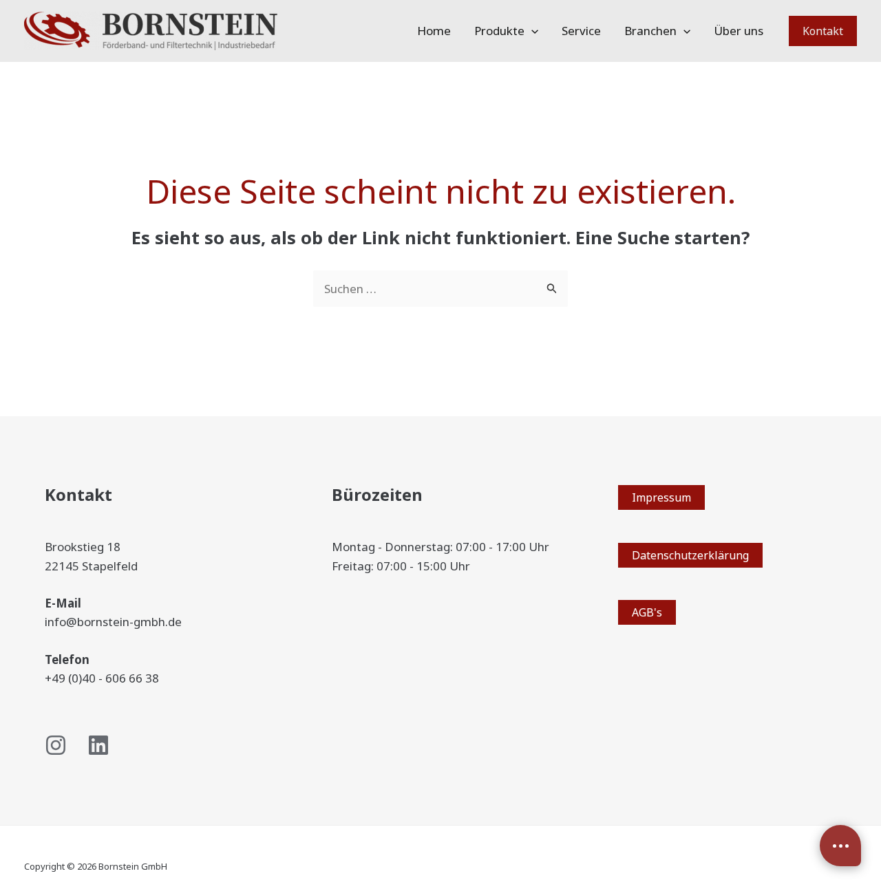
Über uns (738, 31)
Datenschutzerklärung (690, 555)
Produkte (499, 31)
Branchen (650, 31)
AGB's (647, 612)
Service (581, 31)
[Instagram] (56, 745)
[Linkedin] (98, 745)
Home (434, 31)
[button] (531, 31)
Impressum (661, 497)
